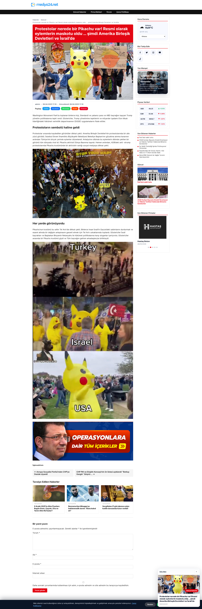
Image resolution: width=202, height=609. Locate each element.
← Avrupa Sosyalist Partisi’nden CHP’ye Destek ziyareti (51, 473)
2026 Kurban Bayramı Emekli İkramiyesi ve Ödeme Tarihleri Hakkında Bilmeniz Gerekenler (153, 142)
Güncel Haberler (79, 12)
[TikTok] (140, 59)
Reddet (150, 604)
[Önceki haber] (159, 75)
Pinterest (84, 108)
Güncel (43, 20)
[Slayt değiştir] (148, 247)
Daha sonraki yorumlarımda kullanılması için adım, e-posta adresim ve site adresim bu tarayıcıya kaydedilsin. (81, 585)
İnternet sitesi (39, 573)
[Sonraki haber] (164, 75)
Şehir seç (144, 32)
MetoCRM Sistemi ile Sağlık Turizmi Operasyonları (152, 156)
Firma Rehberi (96, 12)
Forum (109, 12)
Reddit (75, 108)
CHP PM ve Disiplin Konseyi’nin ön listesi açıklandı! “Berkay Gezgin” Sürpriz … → (102, 473)
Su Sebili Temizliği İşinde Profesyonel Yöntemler (152, 147)
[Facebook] (140, 52)
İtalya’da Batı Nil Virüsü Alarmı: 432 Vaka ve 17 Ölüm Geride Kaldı (151, 152)
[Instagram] (153, 52)
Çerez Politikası (122, 12)
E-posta (37, 564)
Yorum (36, 533)
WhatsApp (65, 108)
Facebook (55, 108)
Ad (35, 555)
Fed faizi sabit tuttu (146, 137)
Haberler (36, 20)
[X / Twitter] (146, 52)
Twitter (46, 108)
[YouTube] (159, 52)
